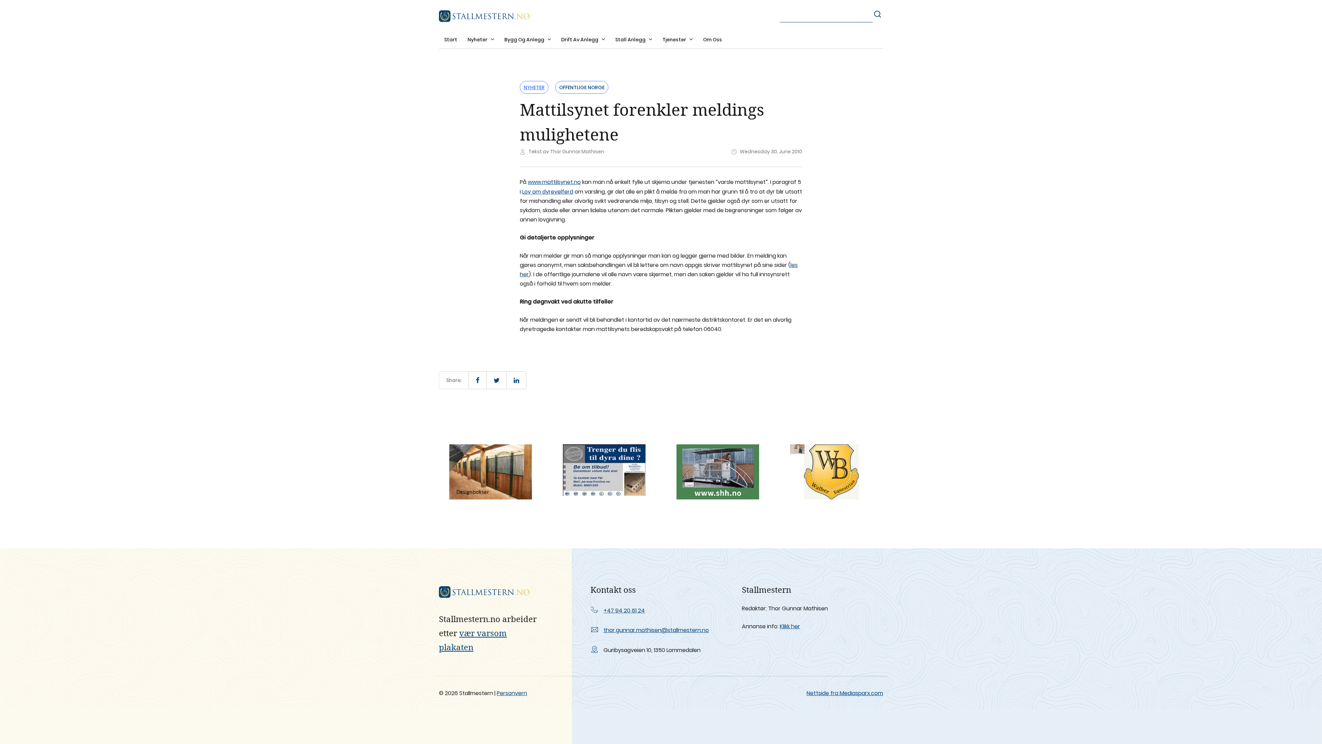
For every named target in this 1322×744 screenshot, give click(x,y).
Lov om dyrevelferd (547, 192)
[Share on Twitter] (496, 380)
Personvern (512, 693)
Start (450, 39)
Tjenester (674, 39)
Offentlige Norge (582, 87)
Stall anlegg (631, 39)
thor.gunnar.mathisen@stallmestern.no (656, 630)
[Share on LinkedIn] (516, 380)
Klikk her (790, 626)
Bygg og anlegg (524, 39)
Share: (454, 380)
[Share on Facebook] (478, 380)
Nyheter (478, 39)
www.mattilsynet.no (554, 182)
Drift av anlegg (580, 39)
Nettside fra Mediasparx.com (845, 693)
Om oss (712, 39)
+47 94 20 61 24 (624, 610)
